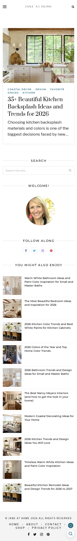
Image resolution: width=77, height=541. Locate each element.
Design (41, 89)
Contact (53, 524)
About (32, 524)
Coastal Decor (20, 89)
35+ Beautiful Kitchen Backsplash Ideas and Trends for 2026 (35, 107)
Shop (20, 527)
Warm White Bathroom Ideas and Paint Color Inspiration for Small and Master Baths (48, 281)
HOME (14, 524)
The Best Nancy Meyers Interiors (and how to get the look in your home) (46, 396)
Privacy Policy (46, 527)
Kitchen (29, 92)
